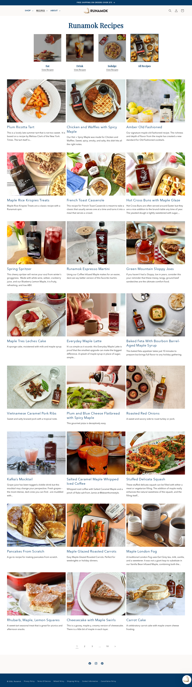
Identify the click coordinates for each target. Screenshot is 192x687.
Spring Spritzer (19, 269)
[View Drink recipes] (80, 61)
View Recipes (48, 69)
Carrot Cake (136, 620)
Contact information (90, 681)
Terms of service (44, 681)
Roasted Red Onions (143, 413)
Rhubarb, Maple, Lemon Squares (33, 620)
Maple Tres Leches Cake (26, 341)
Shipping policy (73, 681)
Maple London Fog (141, 551)
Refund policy (59, 681)
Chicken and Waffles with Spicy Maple (92, 129)
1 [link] (77, 646)
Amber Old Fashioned (144, 127)
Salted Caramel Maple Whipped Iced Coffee (93, 481)
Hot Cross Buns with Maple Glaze (153, 200)
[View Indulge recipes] (112, 61)
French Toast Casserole (85, 200)
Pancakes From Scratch (25, 551)
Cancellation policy (108, 681)
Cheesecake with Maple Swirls (91, 620)
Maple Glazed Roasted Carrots (92, 551)
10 (107, 646)
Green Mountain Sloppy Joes (150, 269)
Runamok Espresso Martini (88, 269)
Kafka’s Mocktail (20, 479)
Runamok (17, 681)
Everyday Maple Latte (84, 341)
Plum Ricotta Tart (20, 127)
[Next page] (115, 646)
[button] (28, 10)
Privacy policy (29, 681)
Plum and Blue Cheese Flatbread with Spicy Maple (93, 415)
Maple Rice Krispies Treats (28, 200)
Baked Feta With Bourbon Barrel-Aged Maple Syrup (153, 343)
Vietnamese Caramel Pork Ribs (32, 413)
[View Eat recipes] (47, 61)
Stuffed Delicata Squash (145, 479)
